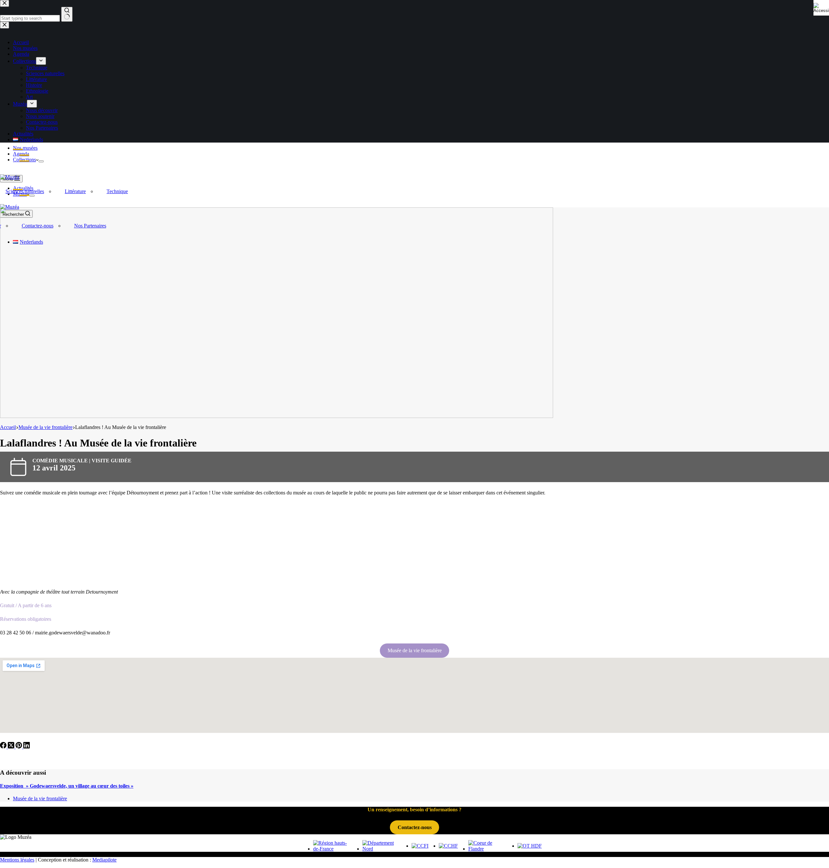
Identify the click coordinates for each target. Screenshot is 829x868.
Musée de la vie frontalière (415, 650)
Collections (24, 159)
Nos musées (25, 148)
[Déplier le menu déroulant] (41, 161)
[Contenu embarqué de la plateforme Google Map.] (414, 695)
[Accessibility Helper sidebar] (821, 8)
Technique (117, 191)
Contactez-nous (37, 225)
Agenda (21, 153)
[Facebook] (4, 746)
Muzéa (20, 194)
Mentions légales (17, 859)
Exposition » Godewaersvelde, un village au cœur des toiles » (66, 786)
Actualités (23, 188)
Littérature (75, 191)
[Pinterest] (19, 746)
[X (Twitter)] (12, 746)
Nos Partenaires (90, 225)
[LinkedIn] (26, 746)
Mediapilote (104, 859)
